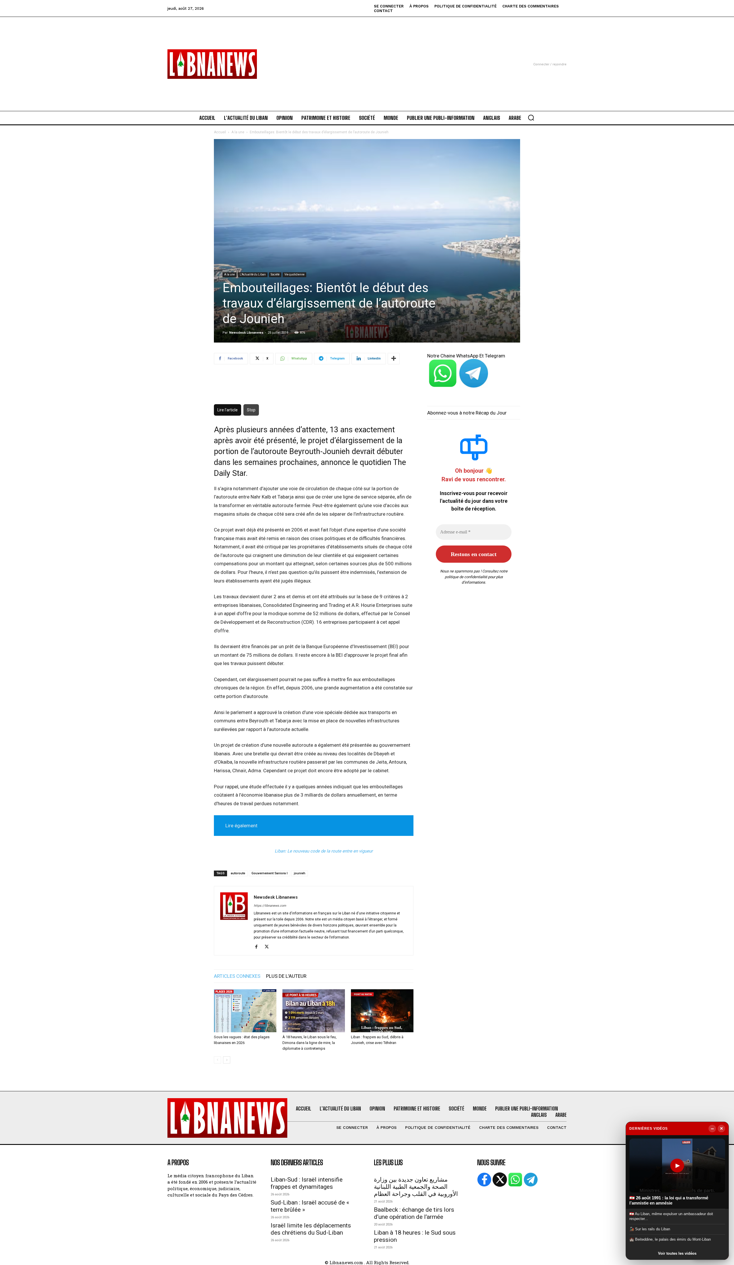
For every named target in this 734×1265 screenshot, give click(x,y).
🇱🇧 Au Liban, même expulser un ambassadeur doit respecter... (671, 1216)
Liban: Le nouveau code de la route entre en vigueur (324, 851)
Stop (251, 410)
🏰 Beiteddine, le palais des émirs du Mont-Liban (670, 1239)
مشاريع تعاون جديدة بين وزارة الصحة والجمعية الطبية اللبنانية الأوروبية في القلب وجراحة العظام (416, 1186)
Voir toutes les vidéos (677, 1253)
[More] (394, 358)
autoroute (238, 873)
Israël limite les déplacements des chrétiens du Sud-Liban (311, 1229)
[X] (269, 947)
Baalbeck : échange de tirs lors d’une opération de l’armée (414, 1213)
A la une (237, 132)
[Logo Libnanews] (212, 64)
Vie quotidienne (294, 274)
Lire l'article (227, 410)
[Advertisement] (367, 57)
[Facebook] (258, 947)
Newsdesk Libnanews (246, 333)
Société (275, 274)
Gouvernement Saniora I (269, 873)
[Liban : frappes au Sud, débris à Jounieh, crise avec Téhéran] (382, 1010)
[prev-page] (217, 1059)
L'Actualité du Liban (253, 274)
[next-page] (226, 1059)
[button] (531, 117)
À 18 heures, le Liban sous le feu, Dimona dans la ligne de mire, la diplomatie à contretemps (309, 1043)
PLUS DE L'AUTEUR (286, 976)
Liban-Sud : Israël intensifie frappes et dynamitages (307, 1183)
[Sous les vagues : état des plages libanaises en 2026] (245, 1010)
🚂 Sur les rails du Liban (649, 1229)
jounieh (299, 873)
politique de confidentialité (466, 577)
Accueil (220, 132)
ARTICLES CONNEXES (237, 976)
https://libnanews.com (270, 906)
